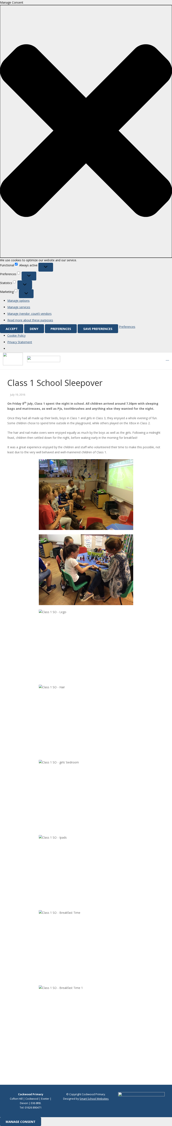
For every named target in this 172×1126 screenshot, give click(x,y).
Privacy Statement (19, 342)
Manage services (18, 307)
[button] (86, 131)
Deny (34, 329)
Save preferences (97, 329)
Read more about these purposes (30, 320)
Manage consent (20, 1121)
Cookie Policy (16, 336)
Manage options (18, 301)
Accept (12, 329)
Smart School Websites (94, 1099)
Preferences (61, 329)
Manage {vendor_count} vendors (29, 314)
